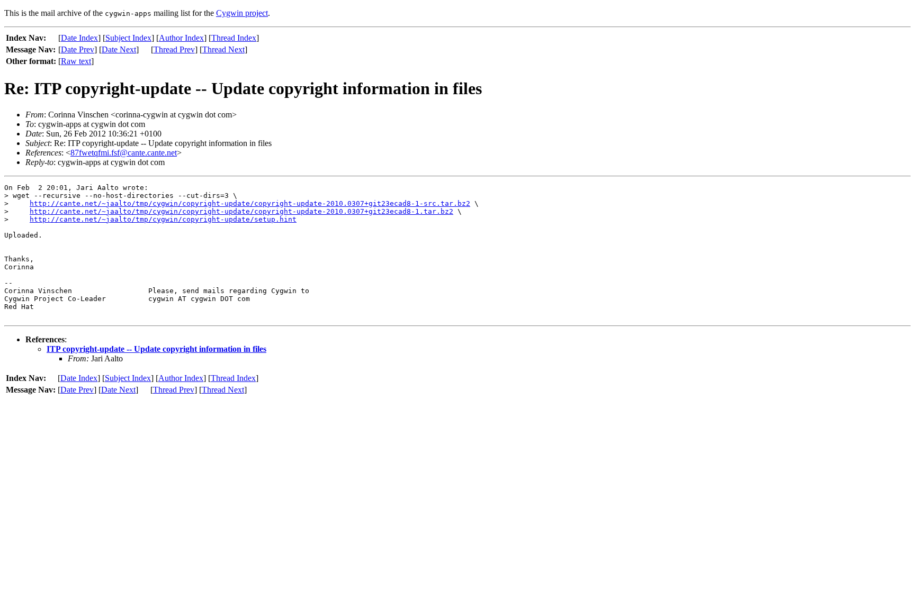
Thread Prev (174, 49)
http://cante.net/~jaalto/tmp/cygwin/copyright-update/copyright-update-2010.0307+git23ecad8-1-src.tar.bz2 (250, 203)
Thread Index (233, 37)
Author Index (181, 37)
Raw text (76, 61)
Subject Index (128, 37)
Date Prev (77, 49)
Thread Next (223, 49)
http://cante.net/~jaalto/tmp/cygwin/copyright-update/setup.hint (163, 219)
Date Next (119, 49)
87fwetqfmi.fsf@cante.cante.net (123, 152)
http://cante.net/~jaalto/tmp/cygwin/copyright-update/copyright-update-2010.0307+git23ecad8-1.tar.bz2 (241, 211)
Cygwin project (242, 12)
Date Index (79, 37)
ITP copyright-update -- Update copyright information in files (156, 348)
